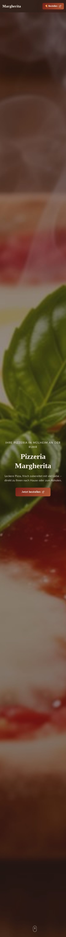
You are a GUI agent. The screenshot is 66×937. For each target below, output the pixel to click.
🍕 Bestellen (51, 6)
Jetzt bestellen (31, 492)
